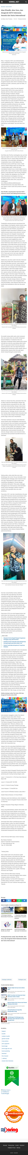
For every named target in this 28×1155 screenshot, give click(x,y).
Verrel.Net (14, 2)
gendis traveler (5, 1038)
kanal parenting (6, 1051)
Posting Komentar (22, 19)
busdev (4, 1033)
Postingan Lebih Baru (7, 979)
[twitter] (8, 900)
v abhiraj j (4, 1058)
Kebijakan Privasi (11, 1147)
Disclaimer (22, 1145)
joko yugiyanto (5, 1043)
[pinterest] (14, 900)
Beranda (5, 1145)
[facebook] (3, 900)
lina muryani (5, 1056)
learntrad (4, 1053)
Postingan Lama (22, 979)
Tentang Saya (11, 1145)
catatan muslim (6, 1036)
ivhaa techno (5, 1041)
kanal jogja (4, 1046)
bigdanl (4, 1031)
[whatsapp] (19, 900)
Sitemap (18, 1147)
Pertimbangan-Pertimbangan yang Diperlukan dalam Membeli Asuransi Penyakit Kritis (16, 1019)
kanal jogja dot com (7, 1048)
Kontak (17, 1145)
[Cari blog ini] (26, 2)
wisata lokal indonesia (7, 1061)
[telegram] (24, 900)
